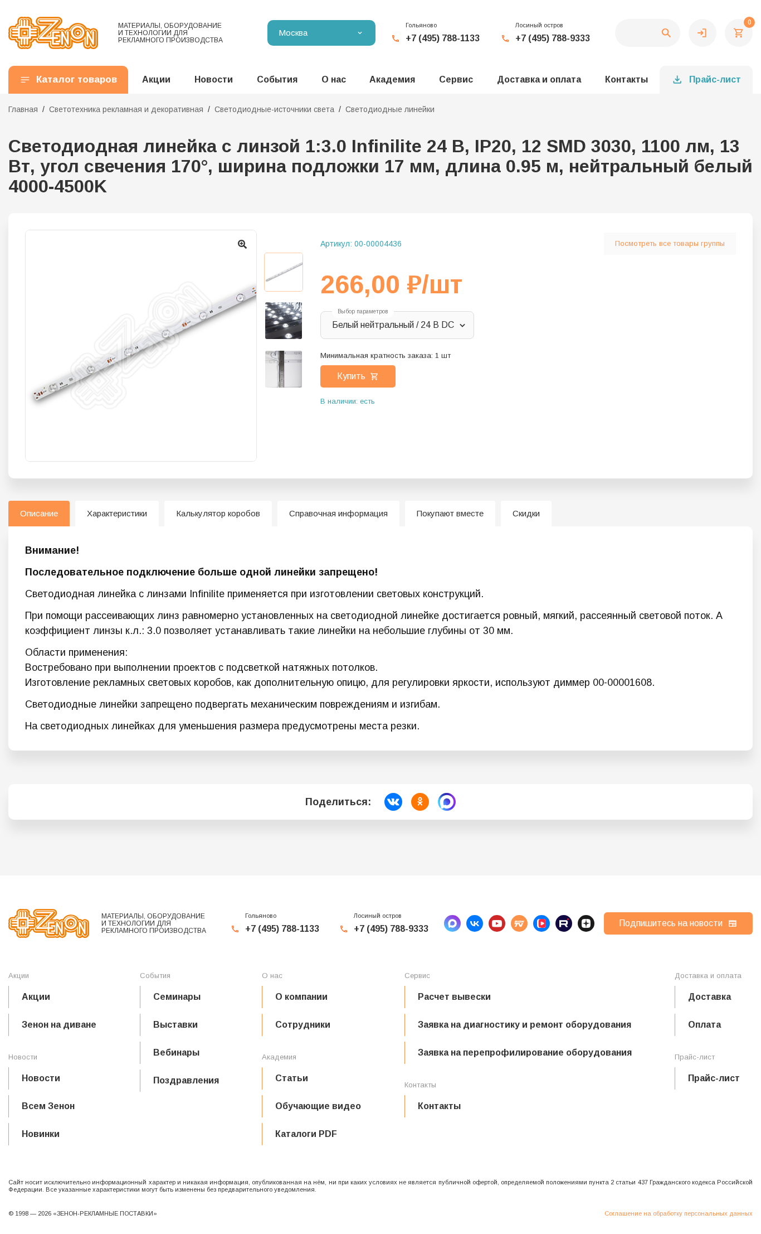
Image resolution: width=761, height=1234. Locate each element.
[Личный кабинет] (702, 33)
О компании (301, 996)
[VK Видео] (541, 923)
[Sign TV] (519, 923)
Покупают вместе (450, 513)
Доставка (709, 996)
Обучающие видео (318, 1106)
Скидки (526, 513)
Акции (36, 996)
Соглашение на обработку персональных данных (678, 1213)
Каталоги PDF (306, 1134)
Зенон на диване (59, 1024)
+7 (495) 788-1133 (443, 38)
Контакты (626, 79)
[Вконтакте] (474, 923)
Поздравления (186, 1080)
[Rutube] (563, 923)
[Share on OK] (420, 802)
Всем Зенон (48, 1106)
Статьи (291, 1078)
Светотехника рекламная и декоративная (126, 109)
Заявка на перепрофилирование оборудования (525, 1052)
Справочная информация (338, 513)
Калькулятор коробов (218, 513)
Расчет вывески (454, 996)
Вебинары (176, 1052)
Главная (23, 109)
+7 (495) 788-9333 (552, 38)
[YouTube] (497, 923)
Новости (41, 1078)
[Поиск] (647, 33)
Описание (39, 513)
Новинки (41, 1134)
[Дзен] (586, 923)
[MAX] (452, 923)
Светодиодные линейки (390, 109)
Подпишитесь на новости (671, 923)
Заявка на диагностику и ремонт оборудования (524, 1024)
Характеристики (117, 513)
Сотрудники (302, 1024)
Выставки (175, 1024)
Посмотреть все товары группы (670, 243)
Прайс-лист (715, 79)
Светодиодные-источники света (274, 109)
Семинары (177, 996)
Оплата (704, 1024)
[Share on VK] (393, 802)
